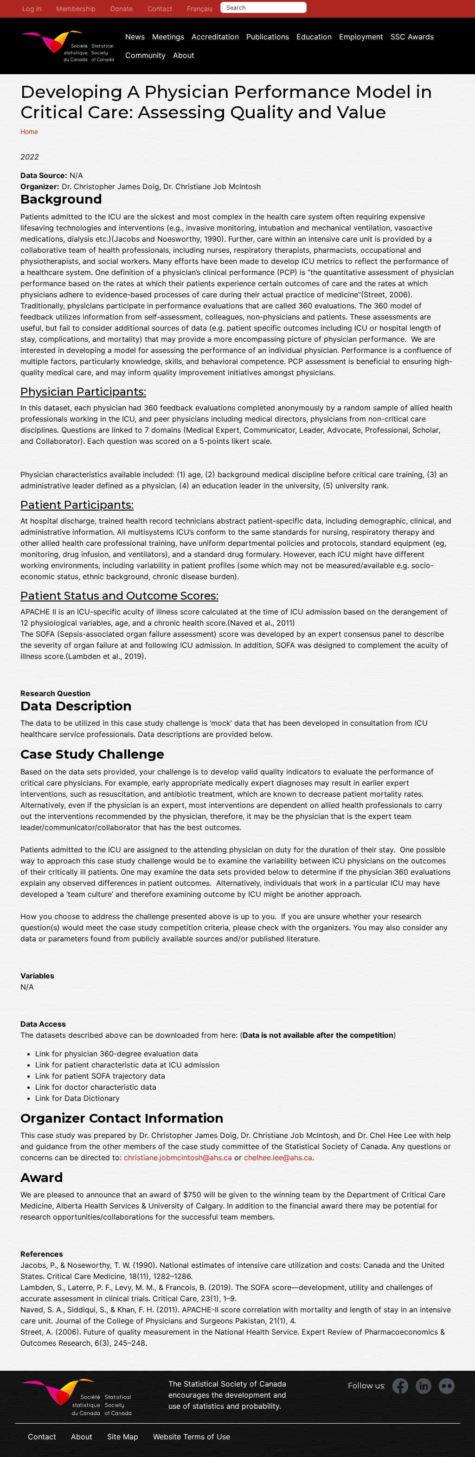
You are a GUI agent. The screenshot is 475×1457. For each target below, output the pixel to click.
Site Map (122, 1436)
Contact (160, 9)
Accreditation (215, 36)
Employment (361, 36)
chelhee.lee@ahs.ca (278, 1157)
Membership (76, 9)
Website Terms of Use (191, 1436)
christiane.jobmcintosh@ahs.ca (178, 1157)
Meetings (168, 36)
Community (145, 55)
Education (314, 36)
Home (29, 131)
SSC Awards (412, 36)
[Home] (67, 45)
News (135, 36)
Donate (121, 9)
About (183, 55)
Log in (31, 9)
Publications (267, 36)
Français (200, 9)
